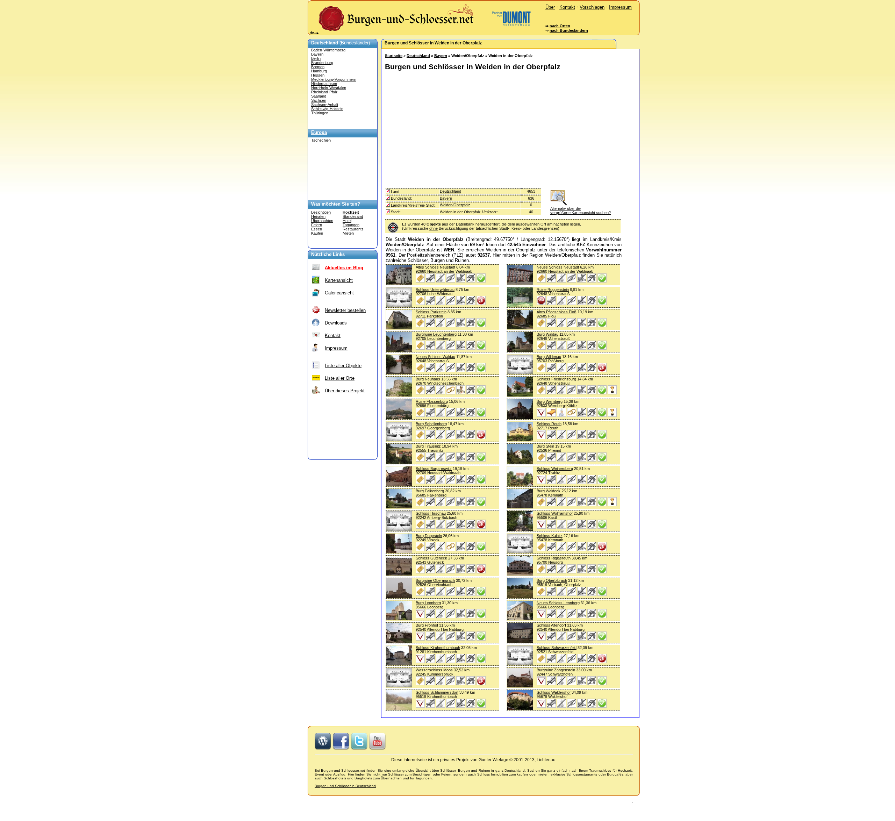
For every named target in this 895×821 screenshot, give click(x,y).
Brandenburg (322, 62)
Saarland (318, 96)
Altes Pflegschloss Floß (557, 312)
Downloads (336, 323)
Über (550, 7)
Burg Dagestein (429, 536)
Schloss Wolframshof (555, 513)
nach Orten (560, 26)
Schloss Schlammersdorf (437, 692)
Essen (316, 229)
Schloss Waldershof (554, 692)
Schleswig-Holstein (327, 109)
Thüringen (319, 113)
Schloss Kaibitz (550, 536)
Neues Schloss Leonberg (558, 603)
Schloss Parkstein (431, 312)
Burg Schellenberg (431, 424)
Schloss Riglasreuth (554, 558)
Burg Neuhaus (428, 379)
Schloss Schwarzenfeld (557, 647)
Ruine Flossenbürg (432, 401)
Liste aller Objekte (343, 365)
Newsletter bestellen (345, 310)
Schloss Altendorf (551, 625)
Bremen (317, 67)
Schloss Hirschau (431, 513)
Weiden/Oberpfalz (455, 205)
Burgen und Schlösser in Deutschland (345, 786)
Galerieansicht (339, 292)
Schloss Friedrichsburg (556, 379)
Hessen (317, 75)
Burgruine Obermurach (435, 580)
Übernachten (322, 221)
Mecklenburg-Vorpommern (333, 79)
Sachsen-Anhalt (324, 104)
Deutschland (418, 55)
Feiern (316, 225)
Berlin (316, 58)
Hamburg (319, 71)
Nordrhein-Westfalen (328, 88)
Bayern (317, 54)
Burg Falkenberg (430, 491)
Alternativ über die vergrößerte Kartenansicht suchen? (580, 210)
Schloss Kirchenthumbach (438, 647)
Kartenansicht (339, 280)
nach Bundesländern (569, 30)
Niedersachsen (324, 83)
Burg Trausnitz (428, 446)
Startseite (393, 55)
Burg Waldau (547, 334)
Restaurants (353, 229)
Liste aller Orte (340, 378)
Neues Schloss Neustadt (558, 267)
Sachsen (318, 100)
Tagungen (351, 225)
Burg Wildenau (549, 357)
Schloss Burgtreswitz (434, 468)
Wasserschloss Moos (434, 670)
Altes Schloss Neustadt (435, 267)
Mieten (348, 233)
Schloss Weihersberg (555, 468)
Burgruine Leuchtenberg (436, 334)
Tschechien (321, 140)
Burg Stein (545, 446)
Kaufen (317, 233)
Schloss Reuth (549, 424)
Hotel (347, 221)
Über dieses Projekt (345, 390)
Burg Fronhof (427, 625)
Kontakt (567, 7)
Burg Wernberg (550, 401)
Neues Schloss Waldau (435, 357)
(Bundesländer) (340, 42)
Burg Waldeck (548, 491)
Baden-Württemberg (328, 50)
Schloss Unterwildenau (435, 289)
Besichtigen (321, 212)
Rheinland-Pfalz (324, 92)
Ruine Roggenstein (553, 289)
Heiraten (318, 216)
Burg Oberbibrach (552, 580)
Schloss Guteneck (431, 558)
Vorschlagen (592, 7)
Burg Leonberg (428, 603)
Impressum (620, 7)
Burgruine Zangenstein (556, 670)
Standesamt (353, 216)
